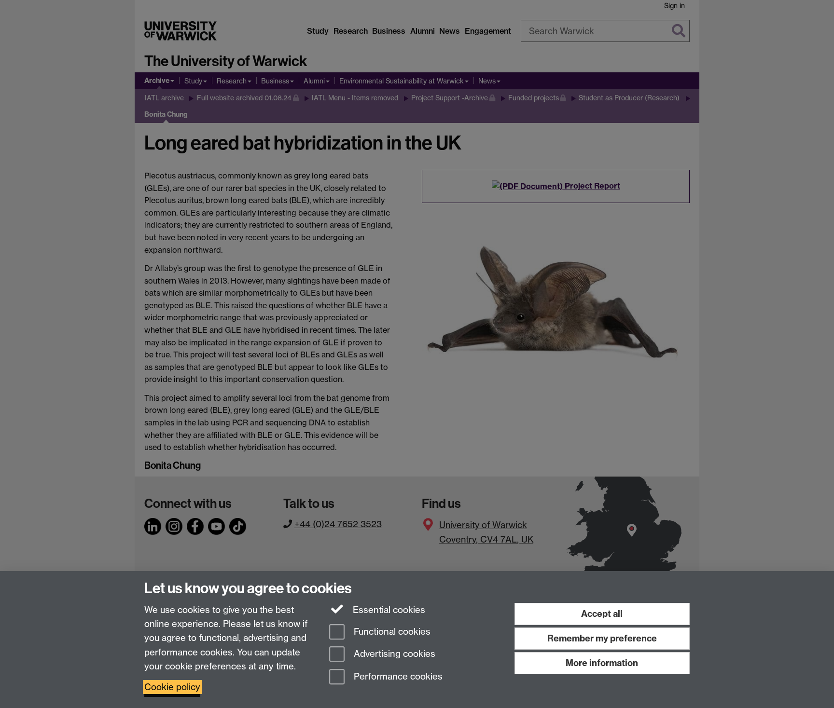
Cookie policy (172, 687)
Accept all (602, 613)
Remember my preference (602, 638)
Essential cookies (387, 609)
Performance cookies (397, 676)
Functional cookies (391, 631)
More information (602, 662)
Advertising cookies (393, 654)
